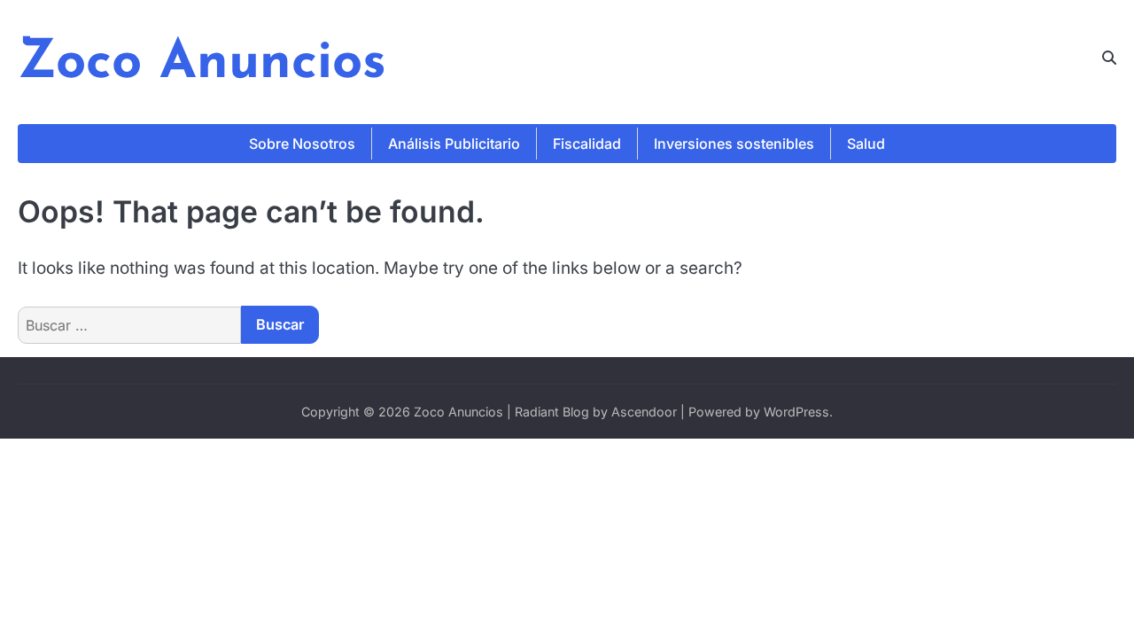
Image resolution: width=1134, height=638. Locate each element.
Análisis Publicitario (454, 143)
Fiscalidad (587, 143)
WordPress (796, 411)
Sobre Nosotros (302, 143)
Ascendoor (644, 411)
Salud (866, 143)
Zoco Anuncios (202, 63)
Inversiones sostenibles (734, 143)
